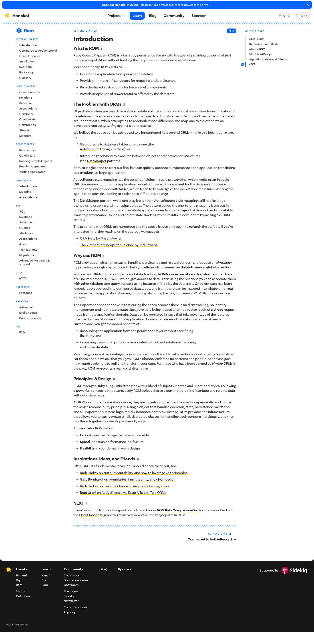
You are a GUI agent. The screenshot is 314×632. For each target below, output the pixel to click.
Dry (18, 580)
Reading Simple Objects (35, 161)
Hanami (21, 575)
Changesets (27, 119)
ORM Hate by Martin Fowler (101, 238)
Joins (23, 244)
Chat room (71, 585)
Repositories (27, 150)
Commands (27, 125)
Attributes (26, 233)
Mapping (25, 191)
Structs (24, 130)
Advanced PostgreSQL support (34, 262)
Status (20, 591)
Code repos (72, 575)
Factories (25, 293)
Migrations (26, 255)
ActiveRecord (90, 149)
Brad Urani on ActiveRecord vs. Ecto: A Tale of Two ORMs (123, 493)
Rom (19, 585)
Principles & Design (260, 54)
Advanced (26, 307)
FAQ (22, 332)
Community (73, 569)
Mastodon (71, 591)
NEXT (252, 64)
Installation (27, 61)
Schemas (25, 103)
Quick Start (27, 155)
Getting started (85, 30)
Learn (46, 569)
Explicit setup (28, 312)
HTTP (23, 278)
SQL (22, 211)
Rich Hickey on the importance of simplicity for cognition (124, 486)
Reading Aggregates (32, 166)
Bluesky (69, 596)
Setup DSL (26, 67)
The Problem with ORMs (263, 44)
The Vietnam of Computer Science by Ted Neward (118, 245)
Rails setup (26, 72)
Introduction (28, 45)
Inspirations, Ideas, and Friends (268, 59)
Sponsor (125, 569)
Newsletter (71, 601)
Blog (103, 569)
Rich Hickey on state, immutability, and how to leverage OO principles (133, 473)
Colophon (23, 596)
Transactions (28, 249)
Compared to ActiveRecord (38, 50)
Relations (25, 97)
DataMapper (96, 161)
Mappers (25, 135)
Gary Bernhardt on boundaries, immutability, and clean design (128, 479)
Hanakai (22, 569)
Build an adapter (30, 318)
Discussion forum (76, 580)
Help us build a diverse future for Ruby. (157, 5)
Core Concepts (29, 56)
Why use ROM (257, 49)
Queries (24, 228)
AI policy (69, 612)
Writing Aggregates (32, 172)
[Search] (301, 15)
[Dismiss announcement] (307, 4)
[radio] (280, 15)
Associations (28, 108)
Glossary (25, 78)
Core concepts (29, 92)
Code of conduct (75, 607)
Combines (26, 114)
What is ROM (256, 38)
